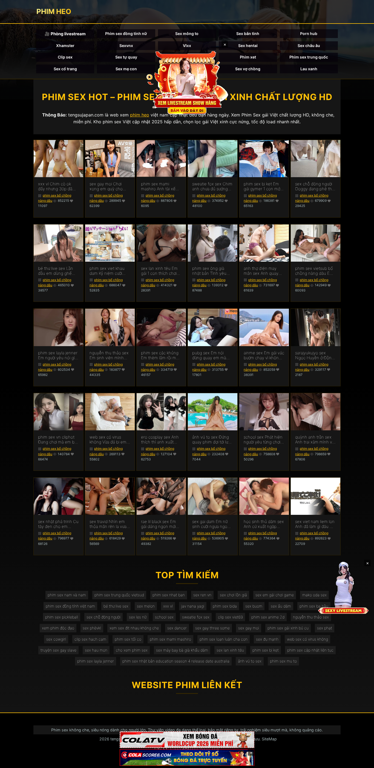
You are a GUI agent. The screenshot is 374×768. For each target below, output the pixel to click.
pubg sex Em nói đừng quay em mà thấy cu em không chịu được (209, 355)
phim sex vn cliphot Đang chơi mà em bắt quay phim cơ (58, 440)
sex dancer (177, 628)
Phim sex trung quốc (308, 57)
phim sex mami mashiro (170, 639)
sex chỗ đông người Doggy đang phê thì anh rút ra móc (314, 186)
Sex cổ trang (65, 68)
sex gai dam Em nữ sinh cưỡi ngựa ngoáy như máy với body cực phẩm (212, 524)
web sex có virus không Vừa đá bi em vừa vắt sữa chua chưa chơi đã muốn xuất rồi (108, 440)
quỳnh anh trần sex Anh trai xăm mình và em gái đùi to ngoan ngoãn (314, 440)
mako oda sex (314, 594)
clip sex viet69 (230, 617)
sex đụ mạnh (267, 639)
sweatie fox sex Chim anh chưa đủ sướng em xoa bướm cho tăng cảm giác (212, 186)
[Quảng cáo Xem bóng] (187, 739)
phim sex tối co (128, 639)
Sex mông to (186, 33)
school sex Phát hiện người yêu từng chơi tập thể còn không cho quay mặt (263, 440)
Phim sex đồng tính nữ (126, 33)
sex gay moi (248, 628)
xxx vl (168, 606)
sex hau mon (96, 650)
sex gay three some (212, 628)
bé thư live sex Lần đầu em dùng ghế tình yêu (55, 271)
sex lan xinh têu (230, 650)
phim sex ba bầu (314, 606)
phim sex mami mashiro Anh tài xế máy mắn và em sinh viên (160, 186)
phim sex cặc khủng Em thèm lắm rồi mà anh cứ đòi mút (160, 355)
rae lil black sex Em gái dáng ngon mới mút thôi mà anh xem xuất (161, 524)
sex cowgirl (56, 639)
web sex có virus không (307, 639)
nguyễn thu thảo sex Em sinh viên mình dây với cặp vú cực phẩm (109, 355)
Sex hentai (248, 45)
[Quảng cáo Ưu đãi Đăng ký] (187, 757)
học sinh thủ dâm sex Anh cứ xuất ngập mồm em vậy (264, 524)
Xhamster (65, 45)
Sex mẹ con (126, 68)
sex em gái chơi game (274, 594)
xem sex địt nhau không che (134, 628)
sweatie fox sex (195, 617)
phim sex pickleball (61, 617)
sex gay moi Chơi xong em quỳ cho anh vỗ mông (106, 186)
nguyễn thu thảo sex (311, 617)
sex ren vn (202, 594)
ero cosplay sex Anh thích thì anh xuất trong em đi (160, 440)
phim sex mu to (283, 661)
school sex (164, 617)
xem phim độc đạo (58, 628)
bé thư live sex (115, 606)
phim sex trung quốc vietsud (119, 594)
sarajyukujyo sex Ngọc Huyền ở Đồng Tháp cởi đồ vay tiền (314, 355)
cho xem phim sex (132, 650)
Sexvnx (126, 45)
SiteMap (269, 739)
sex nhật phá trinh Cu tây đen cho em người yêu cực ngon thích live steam (58, 524)
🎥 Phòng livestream (65, 33)
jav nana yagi (192, 606)
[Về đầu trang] (362, 761)
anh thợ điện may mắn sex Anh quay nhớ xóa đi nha (261, 271)
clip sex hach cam (90, 639)
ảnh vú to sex (249, 661)
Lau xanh (308, 68)
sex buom (253, 606)
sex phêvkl (92, 628)
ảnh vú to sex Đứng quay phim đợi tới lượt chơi (212, 440)
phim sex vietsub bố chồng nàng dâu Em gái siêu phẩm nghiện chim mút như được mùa (315, 271)
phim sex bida (225, 606)
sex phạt (324, 628)
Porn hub (308, 33)
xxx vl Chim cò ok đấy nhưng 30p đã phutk (55, 186)
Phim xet (248, 57)
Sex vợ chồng (247, 68)
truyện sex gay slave (58, 650)
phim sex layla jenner (95, 661)
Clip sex (65, 57)
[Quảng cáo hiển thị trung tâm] (187, 82)
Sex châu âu (309, 45)
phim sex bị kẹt (265, 650)
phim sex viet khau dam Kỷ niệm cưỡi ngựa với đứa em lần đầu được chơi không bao (109, 271)
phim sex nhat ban (169, 594)
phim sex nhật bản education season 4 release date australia (175, 661)
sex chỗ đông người (103, 617)
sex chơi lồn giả (233, 594)
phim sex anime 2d (267, 617)
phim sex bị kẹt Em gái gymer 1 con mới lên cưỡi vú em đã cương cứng (262, 186)
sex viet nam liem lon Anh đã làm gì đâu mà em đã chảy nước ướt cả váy (315, 524)
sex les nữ (137, 617)
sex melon (146, 606)
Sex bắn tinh (247, 33)
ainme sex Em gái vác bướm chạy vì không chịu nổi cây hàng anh (264, 355)
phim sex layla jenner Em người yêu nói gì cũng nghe (57, 355)
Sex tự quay (126, 57)
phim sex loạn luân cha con (224, 639)
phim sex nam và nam (67, 594)
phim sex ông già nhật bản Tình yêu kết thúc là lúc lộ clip (211, 271)
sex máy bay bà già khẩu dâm (182, 650)
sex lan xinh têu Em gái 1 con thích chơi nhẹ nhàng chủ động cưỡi (161, 271)
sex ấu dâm (281, 606)
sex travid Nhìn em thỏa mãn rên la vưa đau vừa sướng (108, 524)
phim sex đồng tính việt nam (70, 606)
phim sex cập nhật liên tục (310, 650)
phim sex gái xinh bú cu (288, 628)
